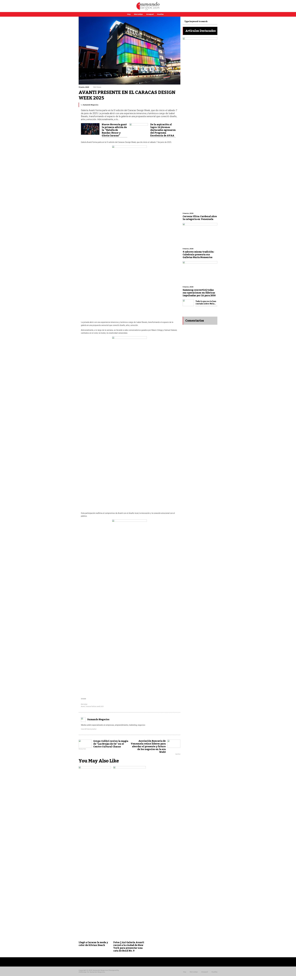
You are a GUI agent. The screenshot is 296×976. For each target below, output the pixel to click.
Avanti (83, 706)
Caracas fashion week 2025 (95, 706)
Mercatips (138, 14)
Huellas (160, 14)
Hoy (129, 14)
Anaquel (150, 14)
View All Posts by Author (88, 729)
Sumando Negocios (90, 105)
